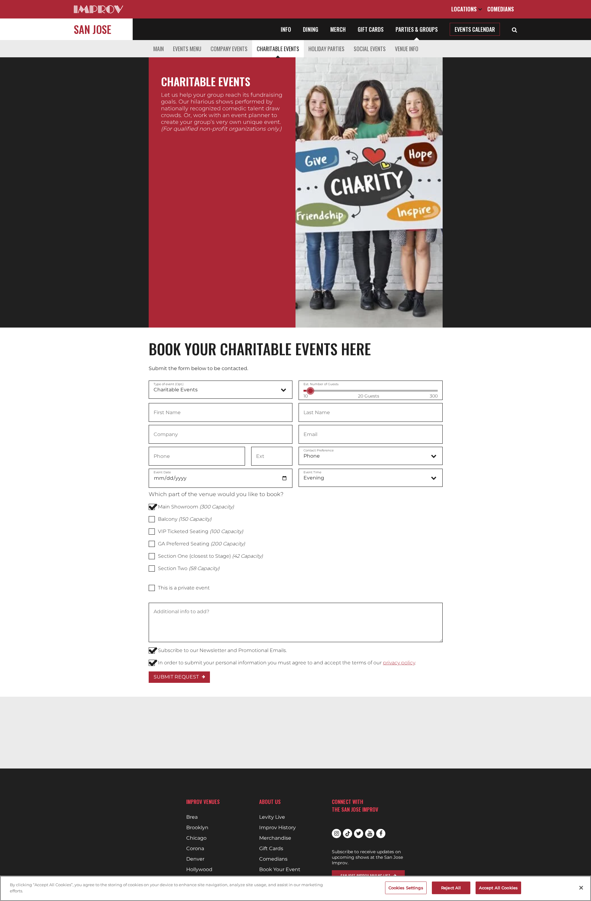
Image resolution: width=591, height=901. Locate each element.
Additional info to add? (181, 611)
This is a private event (184, 588)
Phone (162, 455)
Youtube (369, 833)
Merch (338, 29)
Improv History (277, 827)
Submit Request (176, 677)
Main (158, 49)
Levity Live (272, 817)
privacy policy (399, 663)
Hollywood (199, 869)
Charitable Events (278, 49)
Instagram (336, 833)
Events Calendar (475, 29)
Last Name (317, 412)
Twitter (358, 833)
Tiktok (347, 833)
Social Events (370, 49)
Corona (195, 848)
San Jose (92, 29)
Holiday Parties (326, 49)
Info (286, 29)
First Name (167, 412)
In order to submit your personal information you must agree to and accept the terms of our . (287, 663)
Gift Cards (371, 29)
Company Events (229, 49)
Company (165, 433)
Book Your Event (279, 869)
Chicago (196, 838)
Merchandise (275, 838)
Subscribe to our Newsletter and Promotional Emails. (222, 650)
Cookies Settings (405, 887)
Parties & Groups (417, 29)
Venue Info (406, 49)
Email (310, 433)
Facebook (380, 833)
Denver (195, 859)
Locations (464, 9)
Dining (310, 29)
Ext (260, 455)
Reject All (451, 887)
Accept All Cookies (498, 887)
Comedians (500, 9)
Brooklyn (197, 827)
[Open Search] (514, 29)
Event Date (162, 472)
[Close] (581, 888)
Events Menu (187, 49)
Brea (192, 817)
